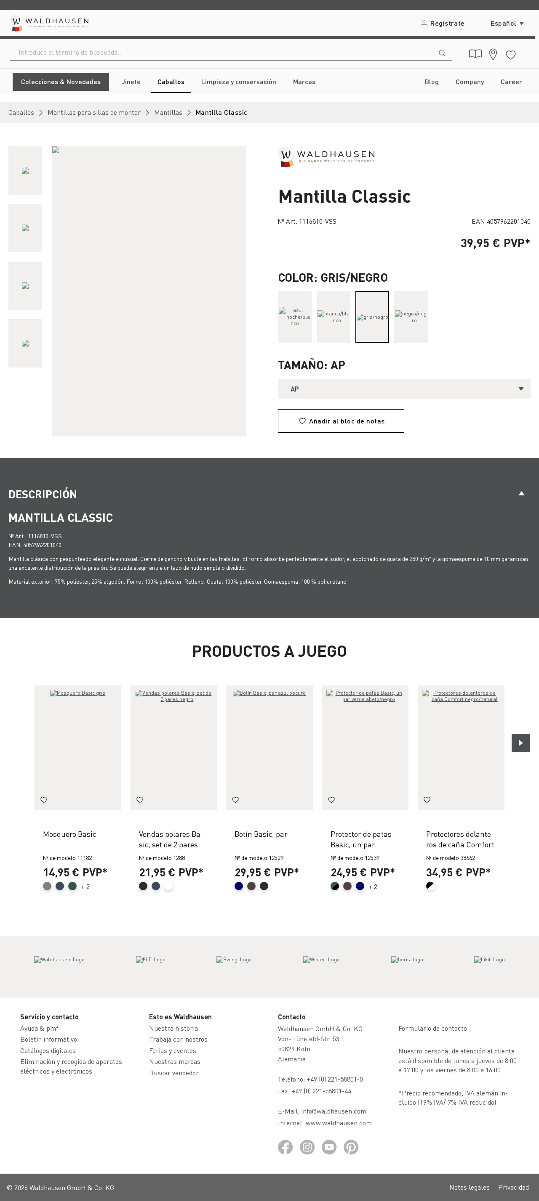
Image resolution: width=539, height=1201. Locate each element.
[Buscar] (442, 52)
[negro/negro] (411, 317)
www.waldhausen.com (339, 1122)
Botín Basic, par (261, 834)
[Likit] (489, 967)
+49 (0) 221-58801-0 (335, 1078)
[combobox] (221, 52)
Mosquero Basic (69, 834)
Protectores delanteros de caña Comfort (460, 839)
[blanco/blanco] (333, 317)
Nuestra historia (173, 1028)
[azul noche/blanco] (295, 317)
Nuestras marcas (174, 1061)
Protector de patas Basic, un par (361, 839)
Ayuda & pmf (39, 1028)
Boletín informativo (48, 1038)
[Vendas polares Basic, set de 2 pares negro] (174, 747)
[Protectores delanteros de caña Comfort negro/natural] (461, 747)
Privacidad (513, 1186)
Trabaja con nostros (178, 1038)
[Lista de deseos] (510, 53)
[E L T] (150, 967)
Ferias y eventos (172, 1050)
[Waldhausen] (326, 155)
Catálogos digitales (48, 1050)
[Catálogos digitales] (475, 54)
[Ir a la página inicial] (48, 22)
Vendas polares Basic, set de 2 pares (171, 839)
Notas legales (469, 1186)
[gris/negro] (372, 317)
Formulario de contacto (432, 1028)
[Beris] (407, 967)
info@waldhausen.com (333, 1110)
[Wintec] (321, 967)
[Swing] (234, 967)
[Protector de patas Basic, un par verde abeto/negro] (365, 747)
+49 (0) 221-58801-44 (323, 1090)
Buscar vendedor (174, 1072)
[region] (135, 291)
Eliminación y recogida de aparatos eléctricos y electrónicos (71, 1066)
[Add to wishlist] (44, 800)
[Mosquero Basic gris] (78, 747)
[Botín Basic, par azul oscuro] (269, 747)
